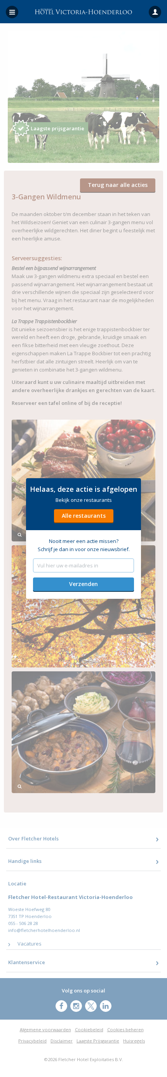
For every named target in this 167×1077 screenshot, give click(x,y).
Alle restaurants (84, 515)
